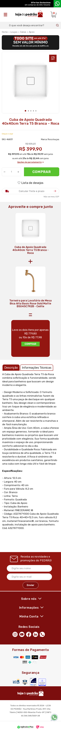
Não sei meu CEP (51, 197)
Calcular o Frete (30, 191)
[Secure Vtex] (25, 682)
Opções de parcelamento (29, 162)
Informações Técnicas (36, 367)
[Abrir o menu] (6, 14)
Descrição (11, 367)
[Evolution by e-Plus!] (25, 727)
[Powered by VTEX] (40, 727)
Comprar (41, 172)
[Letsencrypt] (16, 681)
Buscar (57, 25)
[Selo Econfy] (42, 682)
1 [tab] (25, 111)
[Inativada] (33, 682)
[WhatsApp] (43, 634)
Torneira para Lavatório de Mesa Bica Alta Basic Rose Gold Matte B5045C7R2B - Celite (30, 303)
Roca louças (53, 139)
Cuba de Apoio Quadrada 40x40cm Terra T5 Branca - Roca (30, 250)
